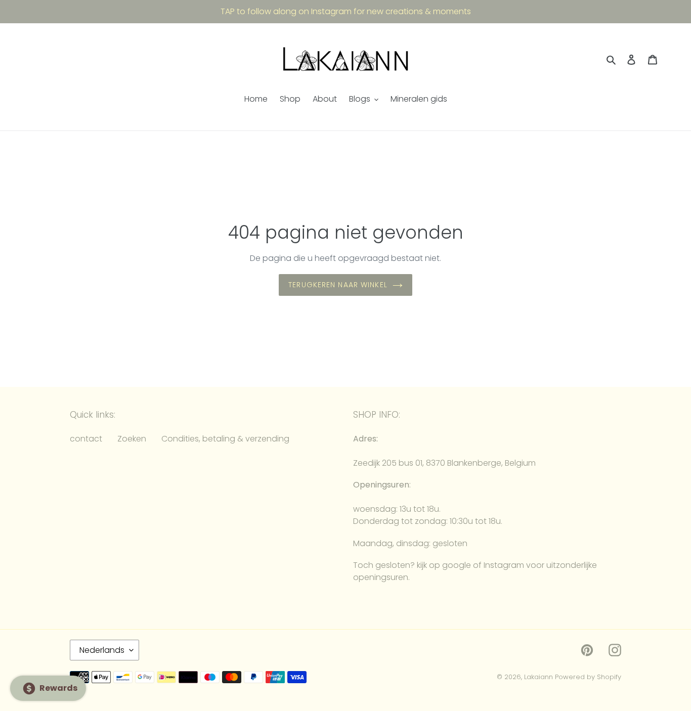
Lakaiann (538, 677)
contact (86, 439)
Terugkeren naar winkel (337, 285)
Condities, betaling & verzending (225, 439)
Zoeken (131, 439)
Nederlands (101, 650)
